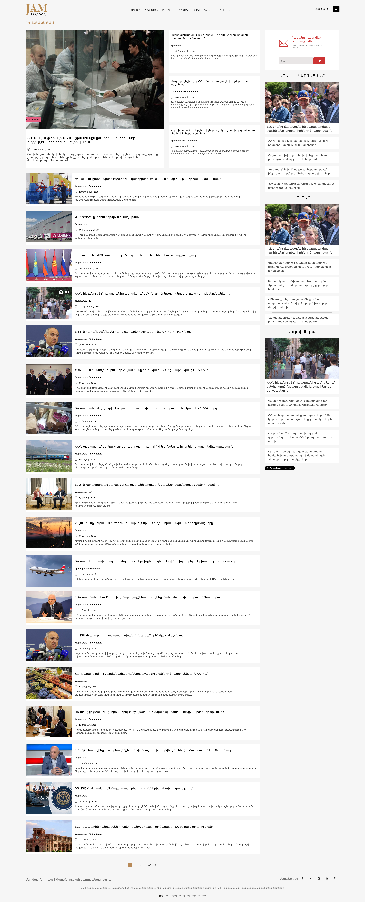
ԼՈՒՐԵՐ (135, 10)
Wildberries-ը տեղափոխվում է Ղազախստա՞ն (109, 217)
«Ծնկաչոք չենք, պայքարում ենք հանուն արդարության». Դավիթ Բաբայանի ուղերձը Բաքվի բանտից (297, 303)
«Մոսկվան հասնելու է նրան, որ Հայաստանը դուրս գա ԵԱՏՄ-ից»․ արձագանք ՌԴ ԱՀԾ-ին (142, 370)
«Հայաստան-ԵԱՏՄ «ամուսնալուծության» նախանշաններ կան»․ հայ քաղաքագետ (137, 255)
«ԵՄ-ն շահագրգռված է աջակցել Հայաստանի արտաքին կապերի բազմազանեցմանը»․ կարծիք (147, 484)
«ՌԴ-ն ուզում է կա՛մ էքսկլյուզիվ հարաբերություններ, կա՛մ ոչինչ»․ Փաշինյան (133, 331)
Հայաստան (33, 119)
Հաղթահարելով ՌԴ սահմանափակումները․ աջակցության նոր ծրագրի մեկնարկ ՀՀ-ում (141, 673)
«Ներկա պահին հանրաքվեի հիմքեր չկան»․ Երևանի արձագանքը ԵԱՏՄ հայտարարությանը (144, 826)
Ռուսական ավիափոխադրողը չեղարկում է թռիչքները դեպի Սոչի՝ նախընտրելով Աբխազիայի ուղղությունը (155, 561)
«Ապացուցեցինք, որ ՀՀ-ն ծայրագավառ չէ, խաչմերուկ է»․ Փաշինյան (210, 82)
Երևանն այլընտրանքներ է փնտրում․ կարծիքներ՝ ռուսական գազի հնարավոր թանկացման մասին (149, 179)
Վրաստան (176, 45)
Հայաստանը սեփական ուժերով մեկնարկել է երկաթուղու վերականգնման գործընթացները (144, 523)
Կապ (49, 879)
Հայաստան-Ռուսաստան (184, 91)
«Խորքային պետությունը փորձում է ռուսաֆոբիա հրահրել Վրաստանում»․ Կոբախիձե (209, 36)
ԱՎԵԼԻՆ (221, 10)
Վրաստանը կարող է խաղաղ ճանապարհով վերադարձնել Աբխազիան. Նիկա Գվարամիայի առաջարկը (299, 266)
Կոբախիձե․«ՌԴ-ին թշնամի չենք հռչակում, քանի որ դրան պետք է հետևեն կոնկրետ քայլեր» (214, 131)
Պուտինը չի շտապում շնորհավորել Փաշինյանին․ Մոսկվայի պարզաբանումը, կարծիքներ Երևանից (149, 712)
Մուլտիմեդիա (302, 331)
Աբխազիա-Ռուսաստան (88, 568)
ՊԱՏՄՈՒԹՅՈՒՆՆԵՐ (158, 10)
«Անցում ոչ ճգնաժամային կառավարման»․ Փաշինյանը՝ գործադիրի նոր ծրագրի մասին (299, 128)
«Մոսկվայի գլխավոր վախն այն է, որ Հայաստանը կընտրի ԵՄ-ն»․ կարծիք (301, 185)
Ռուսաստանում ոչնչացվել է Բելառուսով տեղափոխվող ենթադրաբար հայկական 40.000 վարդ (146, 408)
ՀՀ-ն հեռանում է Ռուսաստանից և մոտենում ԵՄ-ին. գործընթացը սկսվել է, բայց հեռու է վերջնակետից (152, 293)
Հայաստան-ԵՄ (83, 301)
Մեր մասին (34, 879)
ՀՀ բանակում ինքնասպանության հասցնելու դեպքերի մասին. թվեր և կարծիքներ (298, 143)
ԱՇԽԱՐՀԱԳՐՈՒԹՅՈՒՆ (192, 10)
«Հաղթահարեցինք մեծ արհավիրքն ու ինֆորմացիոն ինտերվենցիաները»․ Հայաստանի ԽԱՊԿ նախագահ (155, 750)
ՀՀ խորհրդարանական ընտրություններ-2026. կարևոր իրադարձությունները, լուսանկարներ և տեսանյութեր (300, 419)
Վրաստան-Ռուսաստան (184, 140)
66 (149, 865)
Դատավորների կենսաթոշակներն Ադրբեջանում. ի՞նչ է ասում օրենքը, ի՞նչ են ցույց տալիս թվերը (300, 171)
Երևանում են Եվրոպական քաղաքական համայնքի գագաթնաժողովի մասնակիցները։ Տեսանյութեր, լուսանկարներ (298, 455)
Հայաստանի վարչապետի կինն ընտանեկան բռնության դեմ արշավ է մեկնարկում (298, 157)
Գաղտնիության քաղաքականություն (84, 879)
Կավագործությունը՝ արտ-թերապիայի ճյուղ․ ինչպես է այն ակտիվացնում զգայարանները (298, 402)
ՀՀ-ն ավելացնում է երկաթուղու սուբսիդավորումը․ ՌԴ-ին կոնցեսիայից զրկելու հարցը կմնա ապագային (154, 446)
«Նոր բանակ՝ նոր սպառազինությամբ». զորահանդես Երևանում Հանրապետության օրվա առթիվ (301, 437)
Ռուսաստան (81, 224)
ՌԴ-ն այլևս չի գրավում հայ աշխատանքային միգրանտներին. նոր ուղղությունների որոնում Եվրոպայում (81, 140)
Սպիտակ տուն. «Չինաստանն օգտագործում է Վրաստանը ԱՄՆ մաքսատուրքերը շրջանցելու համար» (299, 285)
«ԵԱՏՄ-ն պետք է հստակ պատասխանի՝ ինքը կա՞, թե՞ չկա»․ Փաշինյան (129, 635)
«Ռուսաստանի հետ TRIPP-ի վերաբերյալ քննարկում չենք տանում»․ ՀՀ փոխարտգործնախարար (148, 597)
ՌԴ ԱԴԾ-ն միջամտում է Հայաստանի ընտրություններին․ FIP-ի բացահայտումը (134, 788)
